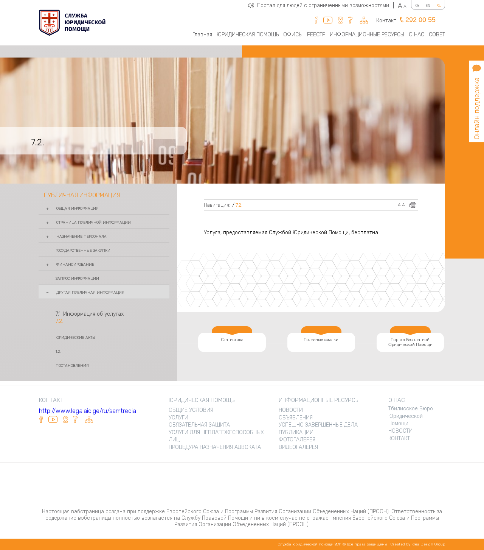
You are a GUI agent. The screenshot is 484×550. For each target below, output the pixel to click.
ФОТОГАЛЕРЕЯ (297, 439)
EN (427, 5)
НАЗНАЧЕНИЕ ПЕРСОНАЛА (81, 236)
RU (439, 5)
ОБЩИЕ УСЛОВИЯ (191, 410)
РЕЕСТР (316, 34)
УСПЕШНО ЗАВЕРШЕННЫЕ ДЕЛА (318, 425)
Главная (202, 34)
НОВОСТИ (291, 410)
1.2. (58, 351)
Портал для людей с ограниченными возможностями (325, 5)
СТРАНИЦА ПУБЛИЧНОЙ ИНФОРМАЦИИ (93, 222)
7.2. (59, 321)
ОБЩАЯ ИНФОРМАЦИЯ (77, 208)
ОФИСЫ (292, 34)
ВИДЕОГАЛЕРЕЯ (298, 447)
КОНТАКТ (399, 438)
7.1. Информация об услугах (90, 314)
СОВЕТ (437, 34)
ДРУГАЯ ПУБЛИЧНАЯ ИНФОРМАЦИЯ (90, 292)
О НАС (416, 34)
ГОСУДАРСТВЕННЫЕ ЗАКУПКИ (83, 250)
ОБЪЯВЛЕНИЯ (296, 417)
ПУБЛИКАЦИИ (296, 432)
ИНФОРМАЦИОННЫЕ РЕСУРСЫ (367, 34)
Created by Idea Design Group (418, 544)
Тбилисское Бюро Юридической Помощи (410, 416)
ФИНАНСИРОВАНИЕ (75, 264)
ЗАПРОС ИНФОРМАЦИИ (77, 278)
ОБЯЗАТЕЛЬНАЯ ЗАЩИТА (199, 425)
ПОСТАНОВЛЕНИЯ (72, 365)
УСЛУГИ (178, 417)
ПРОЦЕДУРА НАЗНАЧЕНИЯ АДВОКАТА (215, 447)
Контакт (386, 20)
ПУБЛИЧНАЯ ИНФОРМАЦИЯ (82, 195)
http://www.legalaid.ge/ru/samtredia (87, 410)
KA (416, 5)
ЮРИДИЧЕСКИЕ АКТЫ (75, 337)
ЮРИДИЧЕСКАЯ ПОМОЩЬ (248, 34)
